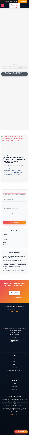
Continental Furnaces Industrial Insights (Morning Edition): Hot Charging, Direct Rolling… (14, 265)
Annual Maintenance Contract (15, 370)
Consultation (14, 367)
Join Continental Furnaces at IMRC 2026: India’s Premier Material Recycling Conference (14, 160)
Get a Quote (14, 293)
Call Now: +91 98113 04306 (14, 298)
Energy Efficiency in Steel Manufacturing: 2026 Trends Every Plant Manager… (14, 257)
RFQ (14, 373)
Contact (5, 245)
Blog (14, 362)
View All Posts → (14, 414)
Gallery (4, 242)
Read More (6, 179)
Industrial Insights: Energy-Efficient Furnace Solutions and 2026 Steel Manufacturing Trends (14, 261)
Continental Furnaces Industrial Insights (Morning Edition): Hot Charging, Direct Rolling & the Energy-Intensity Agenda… (14, 409)
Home (14, 383)
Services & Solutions (14, 389)
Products (5, 234)
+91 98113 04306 (15, 332)
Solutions (5, 239)
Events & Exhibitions (17, 155)
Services (5, 237)
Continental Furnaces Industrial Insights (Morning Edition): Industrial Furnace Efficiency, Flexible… (14, 269)
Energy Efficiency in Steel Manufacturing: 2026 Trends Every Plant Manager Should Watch (14, 400)
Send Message (14, 222)
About (14, 359)
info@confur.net (15, 335)
